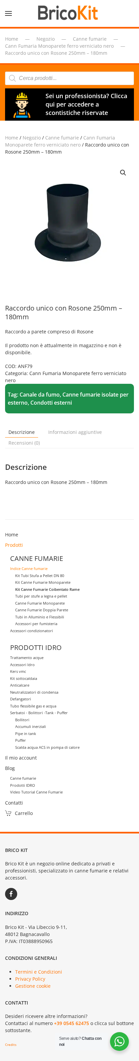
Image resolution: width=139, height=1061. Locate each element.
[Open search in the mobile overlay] (69, 78)
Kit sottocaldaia (23, 678)
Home (11, 137)
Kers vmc (18, 671)
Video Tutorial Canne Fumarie (36, 791)
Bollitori (22, 719)
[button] (8, 13)
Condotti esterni (51, 402)
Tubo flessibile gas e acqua (33, 705)
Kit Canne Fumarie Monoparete (43, 582)
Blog (10, 768)
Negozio (32, 137)
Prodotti (14, 545)
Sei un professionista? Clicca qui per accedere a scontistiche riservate (86, 104)
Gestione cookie (33, 986)
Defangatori (20, 698)
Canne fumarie (62, 137)
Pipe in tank (25, 733)
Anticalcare (19, 685)
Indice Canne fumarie (29, 568)
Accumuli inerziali (30, 726)
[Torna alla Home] (69, 13)
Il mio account (21, 757)
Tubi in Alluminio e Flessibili (39, 616)
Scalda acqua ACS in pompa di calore (47, 747)
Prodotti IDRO (22, 785)
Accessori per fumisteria (36, 623)
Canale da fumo (40, 394)
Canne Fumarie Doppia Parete (41, 609)
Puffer (20, 740)
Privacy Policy (30, 979)
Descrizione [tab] (21, 432)
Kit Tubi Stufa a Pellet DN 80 (39, 575)
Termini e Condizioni (38, 972)
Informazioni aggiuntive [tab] (75, 432)
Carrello (24, 813)
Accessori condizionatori (31, 630)
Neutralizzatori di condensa (34, 692)
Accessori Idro (22, 664)
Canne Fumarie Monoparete (40, 603)
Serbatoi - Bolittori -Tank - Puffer (39, 712)
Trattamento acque (27, 657)
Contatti (14, 803)
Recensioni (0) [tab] (24, 443)
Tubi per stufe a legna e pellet (41, 596)
